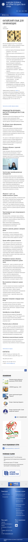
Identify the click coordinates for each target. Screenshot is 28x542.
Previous (1, 484)
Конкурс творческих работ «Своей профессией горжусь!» (16, 410)
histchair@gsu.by (9, 533)
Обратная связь (6, 494)
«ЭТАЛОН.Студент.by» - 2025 (15, 387)
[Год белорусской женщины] (12, 429)
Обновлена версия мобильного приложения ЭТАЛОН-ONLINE (16, 380)
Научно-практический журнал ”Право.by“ (15, 395)
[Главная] (3, 4)
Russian (17, 11)
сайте (16, 90)
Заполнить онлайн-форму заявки (10, 106)
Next (26, 484)
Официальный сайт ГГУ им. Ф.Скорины (13, 457)
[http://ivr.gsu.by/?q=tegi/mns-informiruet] (14, 484)
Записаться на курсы (8, 348)
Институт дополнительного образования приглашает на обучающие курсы (13, 465)
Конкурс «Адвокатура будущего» (16, 402)
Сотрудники (5, 496)
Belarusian (19, 11)
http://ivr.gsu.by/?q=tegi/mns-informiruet (14, 484)
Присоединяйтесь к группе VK (12, 448)
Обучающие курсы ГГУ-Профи (11, 462)
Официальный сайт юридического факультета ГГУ (15, 459)
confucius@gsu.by (10, 363)
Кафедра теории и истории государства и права (15, 4)
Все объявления (22, 417)
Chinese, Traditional (25, 11)
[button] (5, 15)
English (22, 11)
